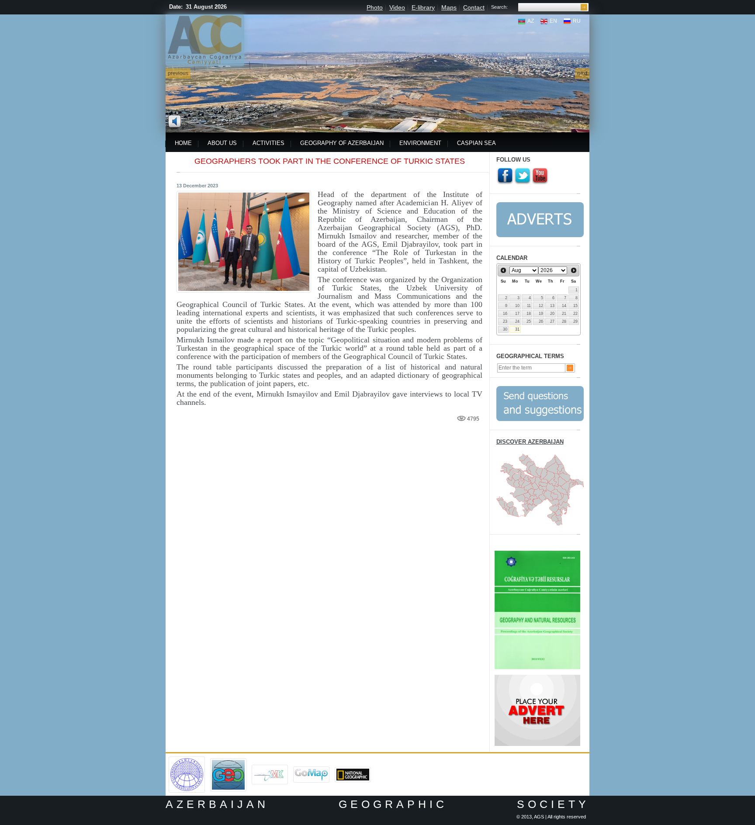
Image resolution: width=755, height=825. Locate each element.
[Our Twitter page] (522, 176)
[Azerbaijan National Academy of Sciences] (187, 759)
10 (517, 306)
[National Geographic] (353, 770)
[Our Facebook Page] (505, 176)
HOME (183, 143)
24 (517, 321)
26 (541, 321)
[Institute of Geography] (228, 761)
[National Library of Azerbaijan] (270, 768)
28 (564, 321)
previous (178, 73)
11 (529, 306)
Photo (375, 7)
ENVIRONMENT (420, 143)
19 (541, 313)
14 (564, 306)
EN (553, 21)
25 (528, 321)
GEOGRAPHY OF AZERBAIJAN (342, 143)
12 (541, 306)
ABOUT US (222, 143)
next (582, 73)
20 (552, 313)
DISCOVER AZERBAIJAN (530, 441)
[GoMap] (311, 769)
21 (564, 313)
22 (575, 313)
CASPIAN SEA (476, 143)
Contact (474, 7)
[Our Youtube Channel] (540, 176)
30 (505, 329)
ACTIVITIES (268, 143)
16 (505, 313)
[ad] (537, 678)
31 (517, 329)
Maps (449, 7)
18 (528, 313)
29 (575, 321)
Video (397, 7)
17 (517, 313)
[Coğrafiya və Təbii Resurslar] (537, 554)
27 (552, 321)
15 (575, 306)
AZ (530, 21)
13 (552, 306)
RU (577, 21)
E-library (423, 7)
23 (505, 321)
